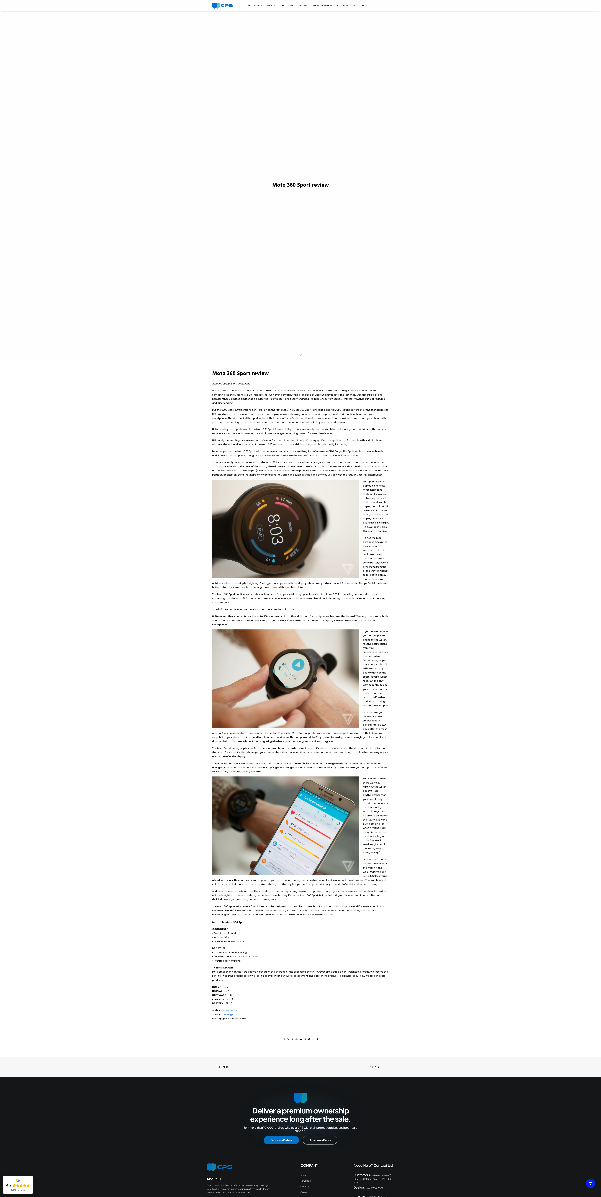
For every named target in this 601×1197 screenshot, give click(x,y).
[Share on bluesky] (309, 1039)
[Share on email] (317, 1039)
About (303, 1174)
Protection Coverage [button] (261, 5)
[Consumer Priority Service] (222, 6)
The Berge (227, 1014)
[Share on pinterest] (296, 1039)
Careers (304, 1192)
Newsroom (305, 1180)
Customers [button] (286, 5)
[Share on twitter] (288, 1039)
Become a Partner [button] (281, 1140)
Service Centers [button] (322, 5)
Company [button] (342, 5)
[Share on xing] (313, 1039)
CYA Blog (304, 1186)
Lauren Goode (229, 1010)
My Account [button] (361, 5)
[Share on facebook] (284, 1039)
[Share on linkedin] (300, 1039)
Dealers (303, 5)
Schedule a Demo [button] (320, 1140)
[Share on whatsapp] (304, 1039)
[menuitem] (261, 5)
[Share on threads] (292, 1039)
